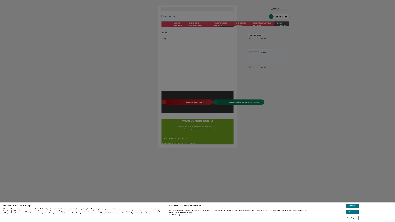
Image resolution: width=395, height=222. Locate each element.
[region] (197, 212)
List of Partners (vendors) (177, 215)
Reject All (352, 212)
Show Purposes (352, 218)
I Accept (352, 205)
